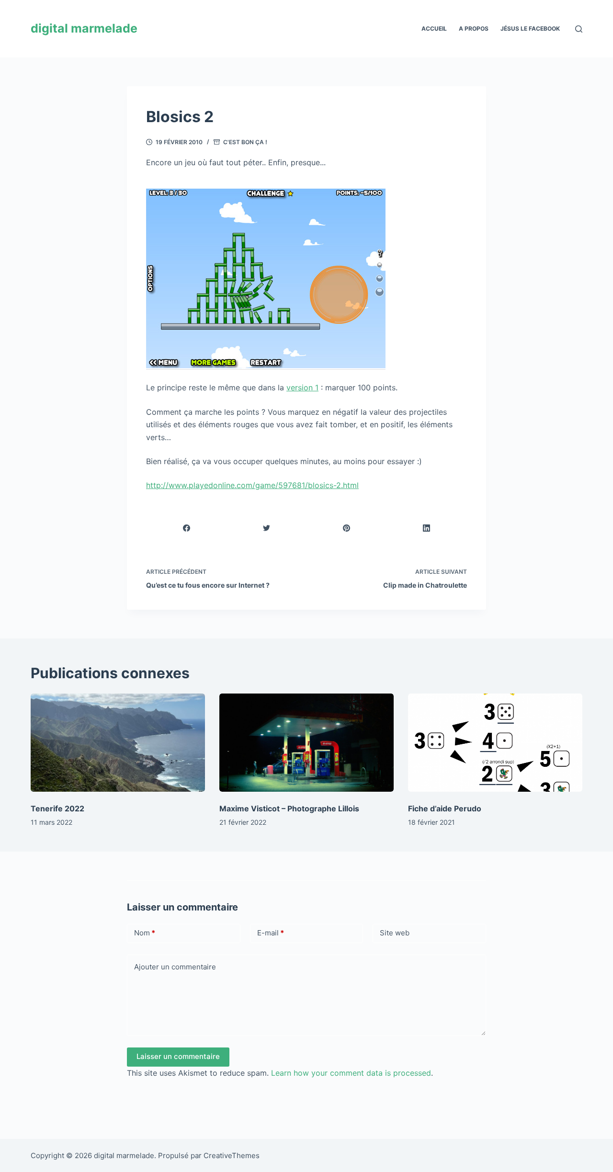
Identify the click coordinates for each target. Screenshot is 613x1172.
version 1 (302, 387)
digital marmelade (84, 28)
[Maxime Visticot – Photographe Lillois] (306, 743)
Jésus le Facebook (530, 28)
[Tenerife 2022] (118, 743)
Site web (394, 932)
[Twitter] (267, 528)
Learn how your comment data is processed (351, 1073)
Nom (144, 932)
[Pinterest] (346, 528)
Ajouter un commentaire (175, 966)
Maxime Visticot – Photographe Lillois (289, 808)
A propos (473, 28)
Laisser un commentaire (178, 1056)
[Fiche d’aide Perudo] (495, 743)
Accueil (434, 28)
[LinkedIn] (426, 528)
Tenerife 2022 (57, 808)
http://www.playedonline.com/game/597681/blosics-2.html (252, 485)
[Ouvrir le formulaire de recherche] (578, 29)
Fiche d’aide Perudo (444, 808)
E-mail (270, 932)
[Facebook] (187, 528)
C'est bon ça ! (245, 142)
